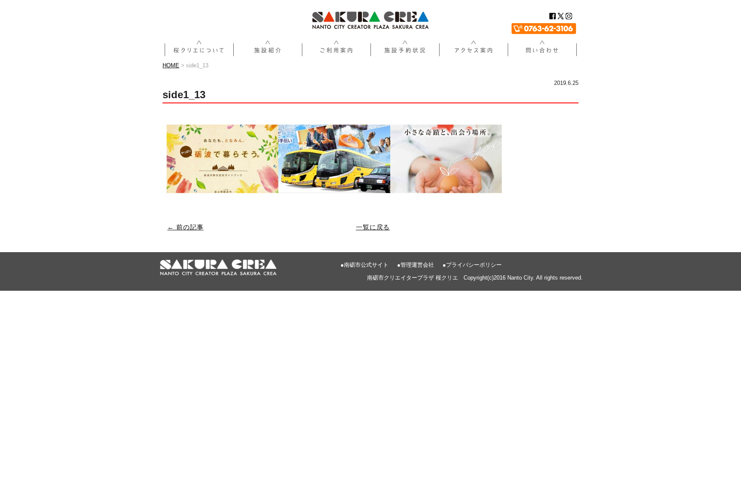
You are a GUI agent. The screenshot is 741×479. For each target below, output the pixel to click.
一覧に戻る (373, 227)
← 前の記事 (185, 227)
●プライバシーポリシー (472, 265)
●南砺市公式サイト (364, 265)
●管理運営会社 (415, 265)
